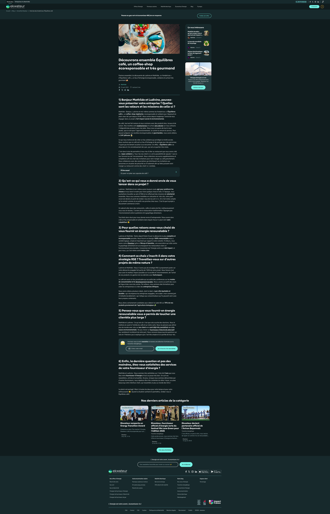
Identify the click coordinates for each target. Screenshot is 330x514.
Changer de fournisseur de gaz (118, 497)
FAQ (126, 510)
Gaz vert (112, 485)
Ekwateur (131, 243)
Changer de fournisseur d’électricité (119, 494)
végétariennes (142, 126)
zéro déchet (159, 126)
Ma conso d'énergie (182, 481)
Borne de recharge (160, 481)
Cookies (144, 510)
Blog (13, 11)
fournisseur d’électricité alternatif (162, 330)
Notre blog (180, 478)
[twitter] (312, 1)
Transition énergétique (183, 485)
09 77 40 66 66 (302, 2)
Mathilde (123, 84)
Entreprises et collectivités (22, 1)
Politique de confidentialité (156, 510)
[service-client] (323, 2)
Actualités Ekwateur (22, 11)
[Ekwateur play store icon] (216, 471)
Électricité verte (114, 481)
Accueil (8, 11)
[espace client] (322, 6)
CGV (138, 510)
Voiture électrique (182, 494)
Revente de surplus (137, 488)
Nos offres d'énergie (115, 478)
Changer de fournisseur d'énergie (119, 491)
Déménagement (181, 497)
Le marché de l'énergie (183, 488)
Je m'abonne (186, 464)
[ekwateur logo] (15, 6)
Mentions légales (171, 510)
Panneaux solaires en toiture (140, 481)
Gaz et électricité (114, 488)
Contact (132, 510)
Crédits (190, 510)
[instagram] (315, 1)
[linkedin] (318, 1)
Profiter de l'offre (204, 16)
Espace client (204, 478)
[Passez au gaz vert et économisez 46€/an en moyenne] (165, 15)
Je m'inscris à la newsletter (166, 348)
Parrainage (203, 481)
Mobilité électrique (160, 478)
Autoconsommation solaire (139, 478)
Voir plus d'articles (165, 450)
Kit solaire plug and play (138, 485)
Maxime (192, 47)
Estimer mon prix (198, 87)
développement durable (144, 282)
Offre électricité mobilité (161, 485)
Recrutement (182, 510)
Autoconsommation (182, 491)
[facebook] (310, 1)
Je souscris (314, 6)
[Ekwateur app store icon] (203, 471)
